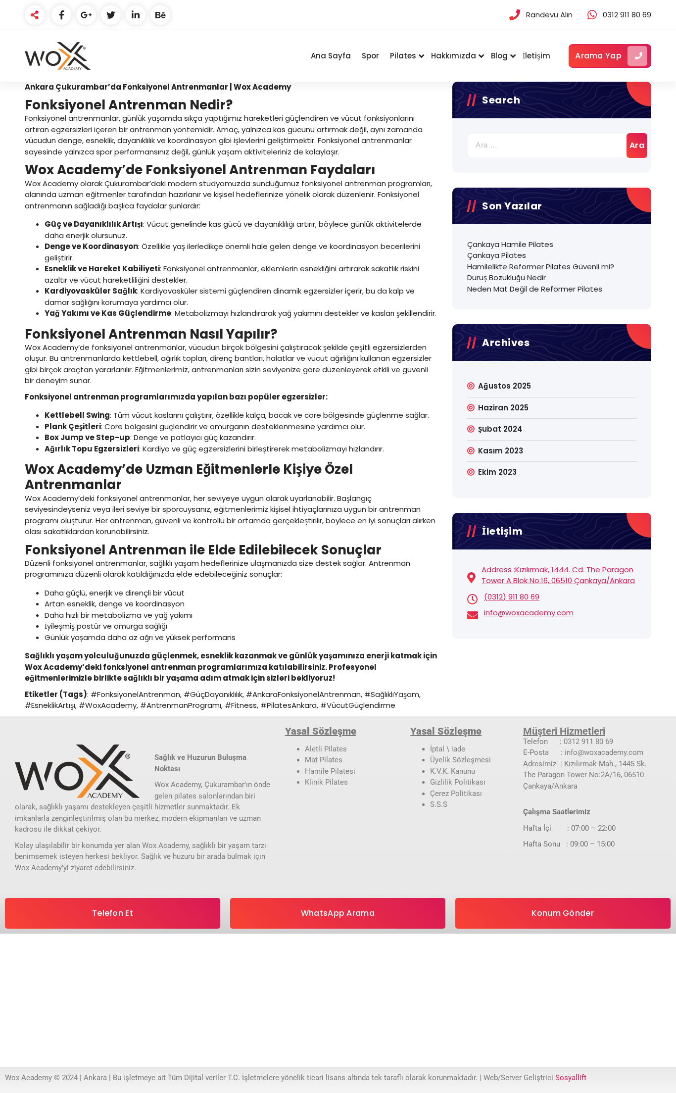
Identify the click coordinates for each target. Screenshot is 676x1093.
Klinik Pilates (326, 782)
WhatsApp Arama (338, 913)
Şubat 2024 (500, 429)
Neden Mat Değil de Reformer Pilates (534, 289)
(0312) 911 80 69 (511, 597)
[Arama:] (551, 145)
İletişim (536, 55)
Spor (370, 55)
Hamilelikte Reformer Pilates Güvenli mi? (540, 266)
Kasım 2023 (500, 451)
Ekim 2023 (497, 472)
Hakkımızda (453, 55)
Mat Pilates (323, 759)
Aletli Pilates (326, 749)
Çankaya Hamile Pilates (510, 244)
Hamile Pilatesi (330, 771)
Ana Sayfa (331, 55)
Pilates (403, 55)
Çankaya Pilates (496, 255)
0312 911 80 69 (588, 741)
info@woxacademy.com (529, 612)
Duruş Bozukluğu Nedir (506, 277)
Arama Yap (598, 55)
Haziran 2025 (503, 407)
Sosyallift (570, 1077)
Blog (499, 55)
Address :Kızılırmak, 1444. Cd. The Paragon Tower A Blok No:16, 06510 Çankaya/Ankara (558, 575)
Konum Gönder (562, 913)
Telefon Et (112, 913)
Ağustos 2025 (504, 386)
